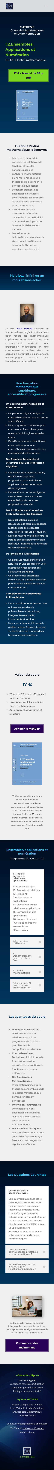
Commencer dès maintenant (27, 1345)
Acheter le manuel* (27, 728)
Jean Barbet (24, 328)
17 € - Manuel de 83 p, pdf (28, 75)
